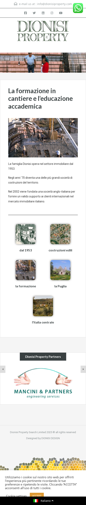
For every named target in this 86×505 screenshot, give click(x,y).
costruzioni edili (60, 250)
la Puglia (60, 286)
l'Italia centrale (43, 322)
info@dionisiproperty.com (54, 4)
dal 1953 (25, 250)
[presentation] (2, 369)
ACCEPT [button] (36, 496)
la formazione (25, 286)
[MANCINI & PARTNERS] (43, 383)
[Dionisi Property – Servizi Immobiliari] (43, 31)
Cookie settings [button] (16, 496)
